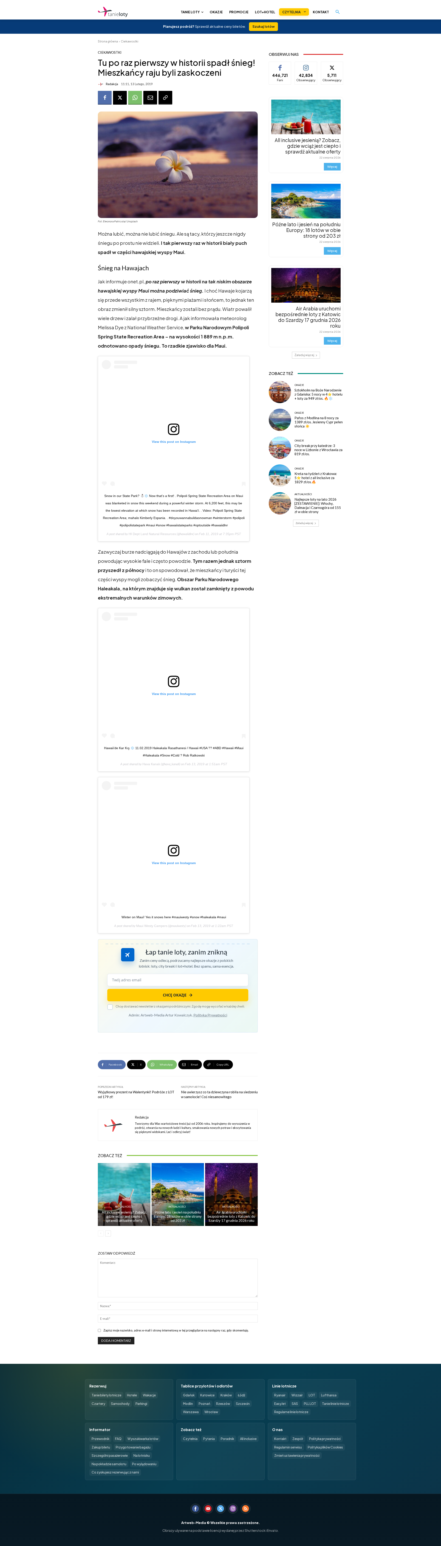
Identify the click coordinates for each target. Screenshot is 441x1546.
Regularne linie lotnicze (291, 1412)
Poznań (204, 1404)
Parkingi (141, 1404)
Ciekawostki (129, 41)
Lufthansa (328, 1395)
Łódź (241, 1395)
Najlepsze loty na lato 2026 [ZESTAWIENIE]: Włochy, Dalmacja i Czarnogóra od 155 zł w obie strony (317, 505)
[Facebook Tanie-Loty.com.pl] (195, 1509)
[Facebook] (105, 98)
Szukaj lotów (263, 26)
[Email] (150, 98)
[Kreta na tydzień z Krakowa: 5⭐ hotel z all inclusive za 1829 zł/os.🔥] (280, 475)
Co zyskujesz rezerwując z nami (115, 1472)
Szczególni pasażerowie (110, 1455)
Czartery (98, 1404)
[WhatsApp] (135, 98)
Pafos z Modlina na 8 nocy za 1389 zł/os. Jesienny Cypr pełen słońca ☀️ (318, 422)
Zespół (297, 1439)
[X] (120, 98)
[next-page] (108, 1233)
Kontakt (280, 1439)
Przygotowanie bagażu (133, 1447)
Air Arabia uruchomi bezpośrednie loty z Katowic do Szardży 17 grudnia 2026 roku (231, 1216)
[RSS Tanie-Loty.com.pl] (245, 1509)
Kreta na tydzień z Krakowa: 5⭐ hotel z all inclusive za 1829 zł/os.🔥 (315, 478)
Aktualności (123, 1206)
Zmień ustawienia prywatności (296, 1455)
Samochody (120, 1404)
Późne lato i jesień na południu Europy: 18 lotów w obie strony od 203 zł (178, 1216)
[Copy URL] (165, 98)
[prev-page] (101, 1233)
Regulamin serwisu (288, 1447)
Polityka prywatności (325, 1439)
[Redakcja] (101, 84)
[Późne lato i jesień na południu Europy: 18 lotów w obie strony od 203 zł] (178, 1194)
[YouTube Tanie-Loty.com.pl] (208, 1509)
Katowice (207, 1395)
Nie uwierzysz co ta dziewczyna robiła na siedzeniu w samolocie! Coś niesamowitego (219, 1094)
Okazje (299, 385)
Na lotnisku (141, 1455)
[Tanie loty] (133, 12)
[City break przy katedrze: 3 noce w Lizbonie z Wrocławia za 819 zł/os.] (280, 447)
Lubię (280, 65)
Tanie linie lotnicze (335, 1404)
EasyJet (280, 1404)
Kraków (226, 1395)
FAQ (118, 1439)
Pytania (209, 1439)
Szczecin (243, 1404)
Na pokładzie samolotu (109, 1464)
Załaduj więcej (304, 355)
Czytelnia (190, 1439)
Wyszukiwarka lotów (142, 1439)
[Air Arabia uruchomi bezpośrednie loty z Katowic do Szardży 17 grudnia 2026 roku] (231, 1194)
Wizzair (297, 1395)
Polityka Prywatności (210, 1015)
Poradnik (227, 1439)
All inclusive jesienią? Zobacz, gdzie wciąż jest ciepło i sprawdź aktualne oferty (124, 1216)
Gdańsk (189, 1395)
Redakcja (112, 84)
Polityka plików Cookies (325, 1447)
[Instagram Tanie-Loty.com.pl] (233, 1509)
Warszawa (191, 1412)
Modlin (188, 1404)
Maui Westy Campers (151, 926)
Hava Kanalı (151, 764)
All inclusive (248, 1439)
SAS (295, 1404)
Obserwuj (306, 65)
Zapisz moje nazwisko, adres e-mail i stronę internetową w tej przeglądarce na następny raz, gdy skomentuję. (176, 1330)
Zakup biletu (101, 1447)
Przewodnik (100, 1439)
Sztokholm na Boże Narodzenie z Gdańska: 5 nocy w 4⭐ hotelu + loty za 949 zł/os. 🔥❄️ (318, 394)
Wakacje (149, 1395)
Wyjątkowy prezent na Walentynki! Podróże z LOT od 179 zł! (136, 1094)
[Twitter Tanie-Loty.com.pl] (220, 1509)
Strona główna (108, 41)
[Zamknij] (429, 1449)
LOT (312, 1395)
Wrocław (211, 1412)
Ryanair (280, 1395)
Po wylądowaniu (144, 1464)
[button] (337, 11)
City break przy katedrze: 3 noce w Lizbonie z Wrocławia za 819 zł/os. (318, 450)
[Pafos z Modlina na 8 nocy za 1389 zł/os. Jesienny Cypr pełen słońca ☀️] (280, 420)
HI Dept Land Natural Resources (152, 534)
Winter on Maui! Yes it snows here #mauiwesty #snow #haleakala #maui (174, 917)
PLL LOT (310, 1404)
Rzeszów (223, 1404)
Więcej (332, 166)
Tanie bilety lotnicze (106, 1395)
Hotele (132, 1395)
